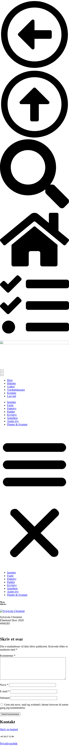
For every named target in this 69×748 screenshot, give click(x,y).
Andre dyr (13, 421)
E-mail (5, 691)
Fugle (10, 405)
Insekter (11, 402)
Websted (5, 697)
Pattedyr (11, 408)
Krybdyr (12, 414)
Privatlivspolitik (9, 743)
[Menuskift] (2, 372)
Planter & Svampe (17, 424)
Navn (4, 684)
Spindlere (12, 418)
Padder (11, 411)
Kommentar (7, 655)
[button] (34, 498)
